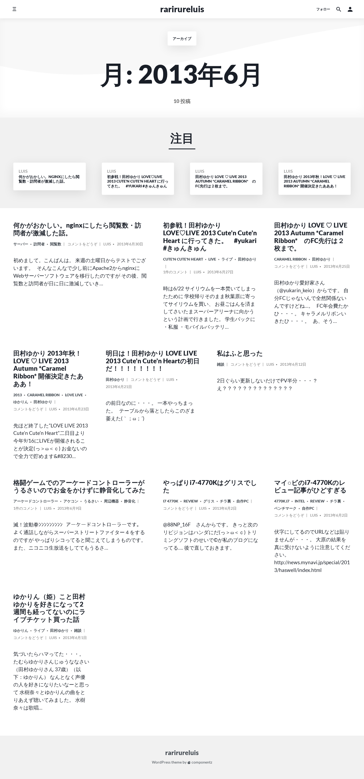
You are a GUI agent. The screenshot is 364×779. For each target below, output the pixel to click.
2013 (17, 395)
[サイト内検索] (338, 9)
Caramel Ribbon (290, 259)
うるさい (91, 501)
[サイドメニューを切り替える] (14, 9)
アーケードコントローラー (35, 501)
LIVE (212, 259)
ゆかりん (20, 401)
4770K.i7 (281, 501)
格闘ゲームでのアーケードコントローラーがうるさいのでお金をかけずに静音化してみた (79, 486)
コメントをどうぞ (82, 244)
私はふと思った (240, 353)
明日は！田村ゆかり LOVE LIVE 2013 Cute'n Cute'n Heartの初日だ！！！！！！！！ (153, 360)
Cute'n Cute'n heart (183, 259)
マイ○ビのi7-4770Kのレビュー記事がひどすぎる (310, 486)
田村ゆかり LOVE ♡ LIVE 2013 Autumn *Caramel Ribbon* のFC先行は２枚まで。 (310, 236)
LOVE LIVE (74, 395)
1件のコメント (175, 272)
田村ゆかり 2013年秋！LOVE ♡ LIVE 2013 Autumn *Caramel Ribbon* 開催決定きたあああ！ (48, 368)
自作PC (242, 501)
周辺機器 (111, 501)
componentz (201, 762)
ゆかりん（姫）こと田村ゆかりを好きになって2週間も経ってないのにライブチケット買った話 (49, 607)
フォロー (323, 9)
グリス (209, 501)
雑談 (220, 364)
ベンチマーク (285, 508)
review (191, 501)
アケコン (70, 501)
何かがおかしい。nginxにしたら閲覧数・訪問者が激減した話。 (77, 229)
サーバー (20, 244)
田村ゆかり (247, 259)
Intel (300, 501)
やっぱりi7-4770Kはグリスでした (210, 486)
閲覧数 (55, 244)
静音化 (129, 501)
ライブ (227, 259)
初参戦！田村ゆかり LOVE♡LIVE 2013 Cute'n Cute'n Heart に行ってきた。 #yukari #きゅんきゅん (210, 236)
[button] (350, 9)
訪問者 (39, 244)
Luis (23, 171)
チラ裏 (225, 501)
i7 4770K (170, 501)
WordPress (161, 762)
